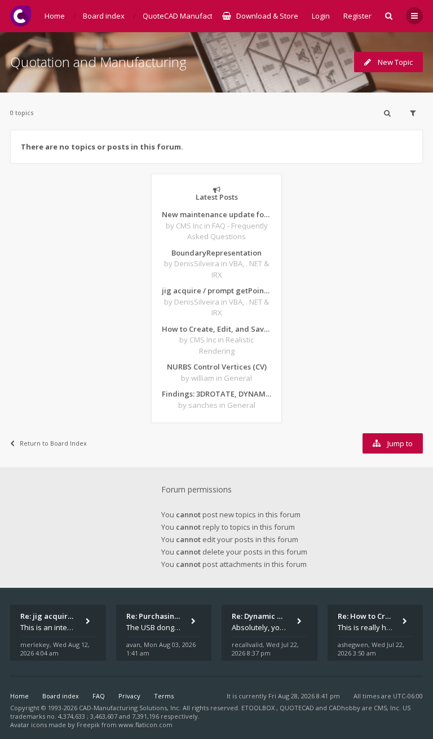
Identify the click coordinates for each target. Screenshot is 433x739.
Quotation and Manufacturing (98, 61)
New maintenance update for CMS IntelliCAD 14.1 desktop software (216, 214)
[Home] (20, 16)
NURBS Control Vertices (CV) (217, 367)
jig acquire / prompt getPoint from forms (216, 290)
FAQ (98, 696)
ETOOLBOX (258, 707)
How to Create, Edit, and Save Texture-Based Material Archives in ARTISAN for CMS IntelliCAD (216, 329)
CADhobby (344, 707)
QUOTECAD (298, 707)
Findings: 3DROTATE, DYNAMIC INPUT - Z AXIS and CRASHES (216, 394)
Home (19, 696)
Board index (60, 696)
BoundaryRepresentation (216, 253)
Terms (164, 696)
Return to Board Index (53, 443)
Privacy (129, 696)
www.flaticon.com (145, 724)
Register (357, 16)
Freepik (88, 724)
